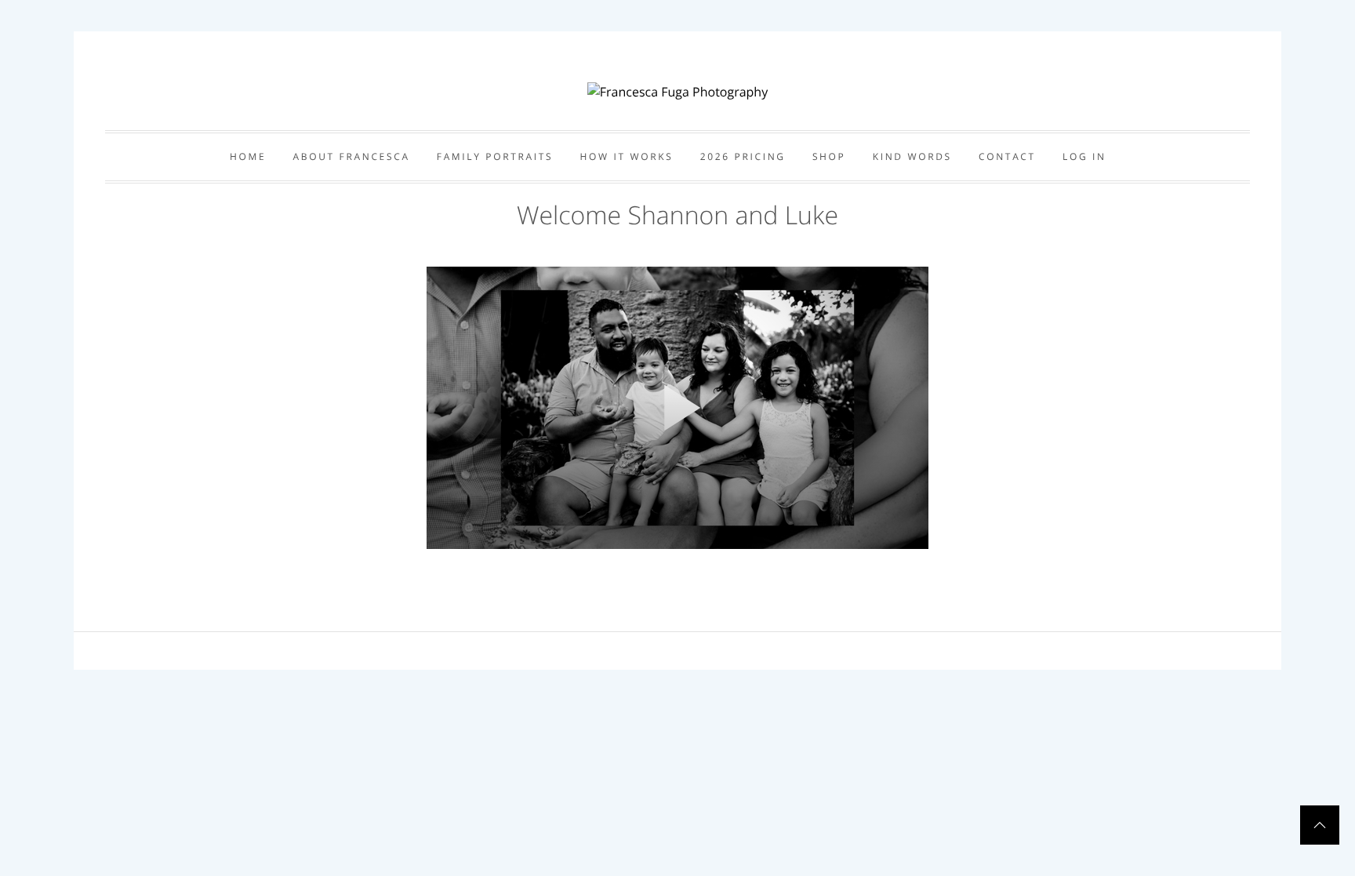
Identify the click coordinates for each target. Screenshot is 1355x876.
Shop (829, 156)
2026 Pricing (743, 156)
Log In (1084, 156)
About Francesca (351, 156)
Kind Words (912, 156)
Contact (1007, 156)
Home (248, 156)
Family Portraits (495, 156)
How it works (627, 156)
